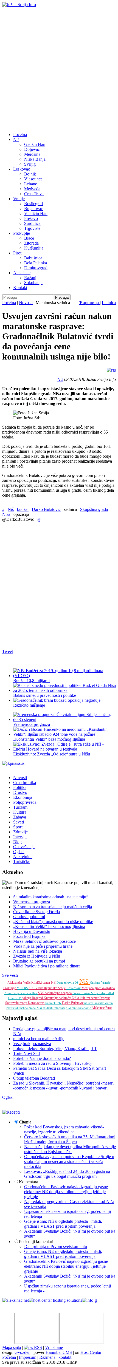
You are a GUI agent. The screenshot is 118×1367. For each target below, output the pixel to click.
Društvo (20, 792)
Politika (19, 787)
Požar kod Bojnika (29, 936)
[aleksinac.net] (15, 1300)
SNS (41, 993)
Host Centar (90, 1352)
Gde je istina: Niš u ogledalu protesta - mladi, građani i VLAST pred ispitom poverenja (63, 1224)
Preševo (31, 218)
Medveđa (32, 188)
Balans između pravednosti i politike (44, 695)
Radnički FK (53, 1002)
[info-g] (89, 1300)
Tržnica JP (15, 998)
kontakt (64, 1357)
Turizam (20, 807)
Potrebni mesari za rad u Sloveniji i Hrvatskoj (52, 1063)
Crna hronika (24, 782)
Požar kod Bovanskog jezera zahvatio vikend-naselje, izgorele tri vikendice (64, 1129)
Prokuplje (21, 233)
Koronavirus (36, 1003)
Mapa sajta (11, 1347)
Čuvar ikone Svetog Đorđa (36, 911)
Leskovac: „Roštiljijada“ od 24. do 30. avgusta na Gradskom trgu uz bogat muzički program (67, 1174)
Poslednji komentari (36, 1241)
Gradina (95, 982)
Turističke (21, 861)
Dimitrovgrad (35, 267)
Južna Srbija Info (94, 993)
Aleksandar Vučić (19, 982)
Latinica (109, 302)
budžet (23, 509)
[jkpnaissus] (13, 763)
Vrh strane (54, 1347)
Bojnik (30, 174)
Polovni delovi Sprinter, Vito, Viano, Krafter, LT (55, 1048)
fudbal (110, 993)
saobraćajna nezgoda (58, 993)
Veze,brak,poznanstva (32, 1043)
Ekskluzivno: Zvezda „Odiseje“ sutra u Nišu (51, 754)
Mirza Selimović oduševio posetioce (44, 941)
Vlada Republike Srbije (50, 988)
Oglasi (18, 851)
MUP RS (23, 988)
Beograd (38, 998)
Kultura (19, 812)
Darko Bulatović (46, 509)
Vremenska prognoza (31, 901)
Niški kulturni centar (85, 998)
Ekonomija (22, 797)
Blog (17, 841)
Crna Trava (34, 193)
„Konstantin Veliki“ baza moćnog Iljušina (49, 739)
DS (77, 982)
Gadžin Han (34, 144)
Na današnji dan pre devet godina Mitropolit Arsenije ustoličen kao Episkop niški (70, 1149)
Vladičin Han (35, 213)
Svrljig (30, 164)
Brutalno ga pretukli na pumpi (39, 961)
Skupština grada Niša (29, 1007)
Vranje (19, 198)
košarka (99, 1002)
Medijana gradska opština (98, 988)
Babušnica (33, 258)
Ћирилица (89, 302)
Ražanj (30, 277)
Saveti (18, 822)
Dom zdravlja (66, 982)
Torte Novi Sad (26, 1053)
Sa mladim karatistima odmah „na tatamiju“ (50, 897)
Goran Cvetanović (80, 1007)
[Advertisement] (59, 69)
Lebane (30, 184)
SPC (32, 988)
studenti (48, 1007)
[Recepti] (11, 1112)
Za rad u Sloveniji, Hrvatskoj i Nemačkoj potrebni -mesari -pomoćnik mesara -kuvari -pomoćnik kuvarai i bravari (63, 1085)
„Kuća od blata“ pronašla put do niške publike (53, 921)
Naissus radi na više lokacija (37, 951)
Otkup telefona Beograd (34, 1078)
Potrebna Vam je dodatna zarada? (42, 1058)
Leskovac (21, 169)
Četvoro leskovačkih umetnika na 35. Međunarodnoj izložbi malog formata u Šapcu (69, 1139)
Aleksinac (21, 272)
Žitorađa (31, 243)
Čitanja (25, 1122)
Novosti (26, 302)
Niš (16, 139)
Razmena (47, 1357)
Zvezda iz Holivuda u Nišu (36, 956)
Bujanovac (33, 208)
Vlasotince (33, 179)
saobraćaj (65, 998)
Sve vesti (10, 975)
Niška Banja (35, 159)
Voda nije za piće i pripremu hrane (42, 946)
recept (23, 1003)
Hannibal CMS (59, 1352)
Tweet (7, 651)
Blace (29, 238)
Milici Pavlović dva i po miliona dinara (46, 966)
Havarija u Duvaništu (31, 931)
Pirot (17, 253)
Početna (20, 134)
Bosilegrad (33, 203)
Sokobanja (33, 282)
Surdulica (32, 223)
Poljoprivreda (24, 802)
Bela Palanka (35, 263)
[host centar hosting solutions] (55, 1300)
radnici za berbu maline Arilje (38, 1038)
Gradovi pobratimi (29, 916)
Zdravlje (20, 832)
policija (27, 998)
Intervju (20, 836)
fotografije (61, 1007)
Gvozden (22, 1352)
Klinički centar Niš (44, 982)
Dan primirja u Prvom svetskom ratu (55, 1246)
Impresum (27, 1357)
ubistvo (89, 1002)
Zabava (19, 817)
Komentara (28, 1181)
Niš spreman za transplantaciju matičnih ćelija (52, 906)
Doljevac (32, 149)
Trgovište (32, 228)
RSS (37, 1347)
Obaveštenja (24, 846)
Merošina (32, 154)
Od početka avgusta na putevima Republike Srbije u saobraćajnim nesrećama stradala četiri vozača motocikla (69, 1161)
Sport (18, 827)
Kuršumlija (33, 248)
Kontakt (20, 287)
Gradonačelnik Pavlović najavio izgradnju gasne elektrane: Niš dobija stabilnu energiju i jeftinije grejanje (66, 1191)
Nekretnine (22, 856)
